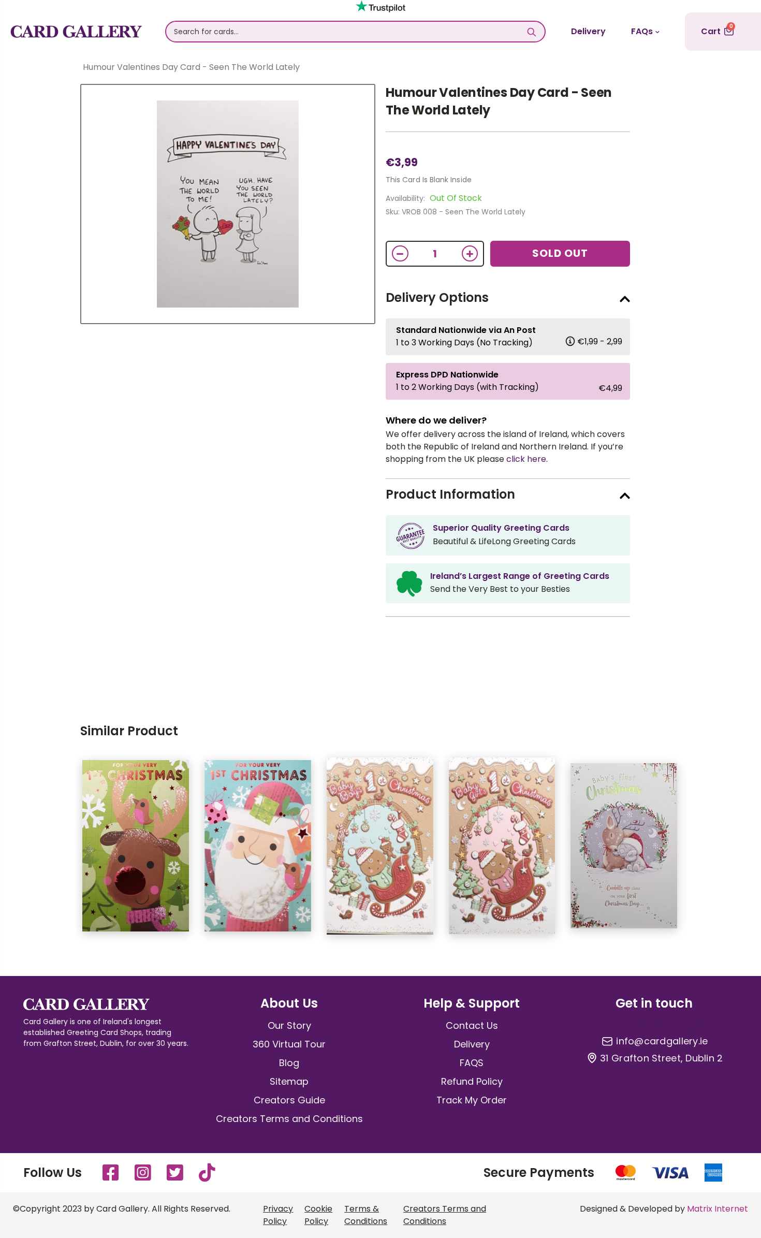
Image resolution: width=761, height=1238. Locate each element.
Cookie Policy (318, 1215)
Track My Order (471, 1100)
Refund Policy (472, 1081)
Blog (289, 1062)
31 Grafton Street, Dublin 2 (661, 1058)
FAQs (642, 31)
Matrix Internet (717, 1209)
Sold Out (560, 253)
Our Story (289, 1025)
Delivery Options (437, 297)
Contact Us (472, 1025)
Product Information (450, 494)
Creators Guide (289, 1100)
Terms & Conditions (365, 1215)
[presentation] (59, 851)
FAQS (472, 1062)
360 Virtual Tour (289, 1044)
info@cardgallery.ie (662, 1041)
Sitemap (289, 1081)
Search (532, 31)
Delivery (588, 31)
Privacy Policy (278, 1215)
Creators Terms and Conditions (289, 1118)
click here (526, 459)
